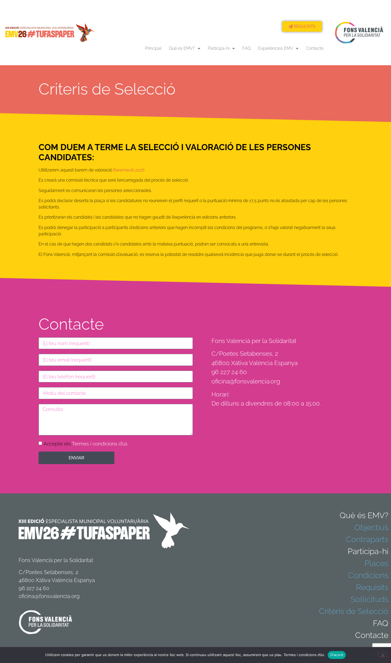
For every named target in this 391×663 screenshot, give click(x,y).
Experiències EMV (275, 48)
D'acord (336, 655)
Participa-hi (219, 48)
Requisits (372, 587)
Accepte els (85, 444)
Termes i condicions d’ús (99, 444)
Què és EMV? (182, 48)
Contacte (314, 48)
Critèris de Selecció (353, 611)
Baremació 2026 (129, 170)
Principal (153, 48)
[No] (382, 654)
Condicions (368, 575)
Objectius (371, 527)
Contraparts (367, 539)
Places (376, 563)
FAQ (246, 48)
